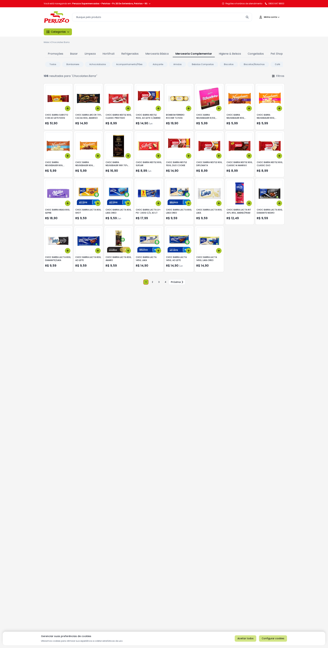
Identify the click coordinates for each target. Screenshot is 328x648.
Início (46, 42)
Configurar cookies (273, 638)
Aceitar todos (245, 638)
